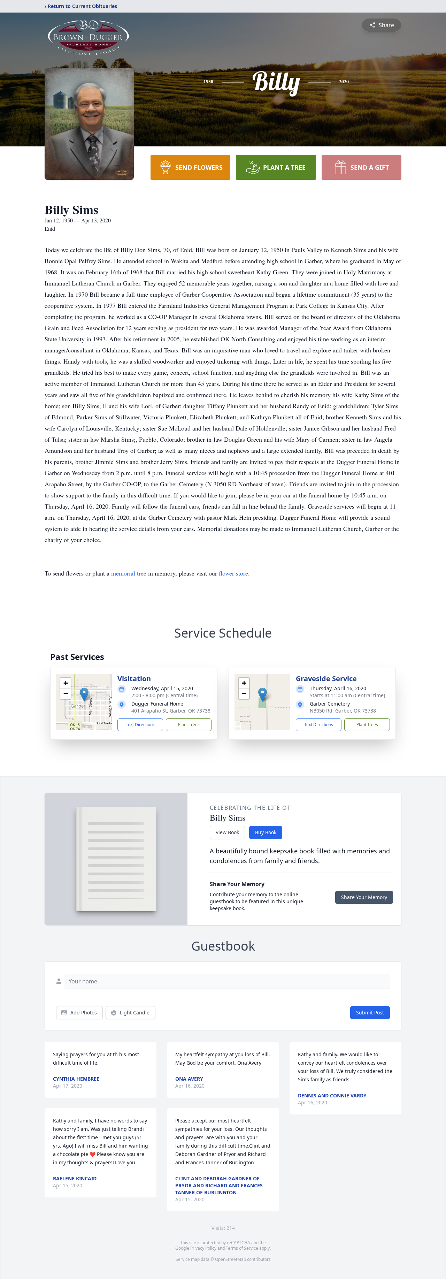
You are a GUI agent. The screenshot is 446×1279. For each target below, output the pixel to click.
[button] (84, 694)
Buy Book (265, 832)
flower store (233, 573)
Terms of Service (242, 1248)
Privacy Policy (203, 1248)
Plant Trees (189, 725)
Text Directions (140, 725)
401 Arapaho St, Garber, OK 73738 (170, 710)
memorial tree (128, 573)
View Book (227, 832)
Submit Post (370, 1012)
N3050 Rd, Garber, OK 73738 (343, 710)
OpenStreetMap (230, 1259)
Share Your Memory (364, 897)
